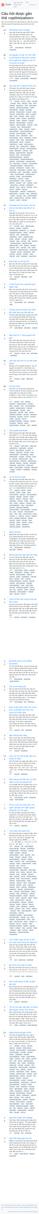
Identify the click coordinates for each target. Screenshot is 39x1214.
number (17, 78)
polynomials (34, 193)
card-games (13, 416)
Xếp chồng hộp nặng (18, 735)
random (32, 107)
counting (27, 168)
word (30, 277)
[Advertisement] (19, 640)
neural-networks (19, 799)
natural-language (14, 410)
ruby (14, 589)
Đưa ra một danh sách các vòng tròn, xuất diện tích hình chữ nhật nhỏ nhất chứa (22, 710)
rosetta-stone (32, 256)
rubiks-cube (33, 446)
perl (11, 589)
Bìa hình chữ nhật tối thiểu (20, 965)
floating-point (31, 118)
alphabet (18, 189)
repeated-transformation (16, 157)
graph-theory (19, 105)
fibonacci (18, 499)
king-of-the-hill (27, 514)
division (12, 381)
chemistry (18, 496)
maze (26, 105)
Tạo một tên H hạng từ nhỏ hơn (22, 86)
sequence (24, 120)
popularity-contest (28, 237)
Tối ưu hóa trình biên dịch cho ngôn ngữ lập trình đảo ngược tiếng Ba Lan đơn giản (22, 807)
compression (13, 49)
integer (20, 129)
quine (35, 183)
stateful (25, 232)
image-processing (20, 152)
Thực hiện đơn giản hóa (19, 831)
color (24, 183)
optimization (28, 47)
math (18, 127)
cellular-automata (14, 681)
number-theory (20, 114)
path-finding (34, 353)
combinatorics (19, 168)
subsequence (13, 178)
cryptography (26, 469)
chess (21, 855)
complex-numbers (19, 198)
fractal (28, 101)
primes (27, 114)
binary (27, 116)
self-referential (13, 80)
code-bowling (22, 448)
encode (21, 142)
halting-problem (14, 193)
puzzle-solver (24, 446)
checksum (12, 883)
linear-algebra (21, 170)
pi (27, 230)
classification (24, 135)
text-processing (20, 112)
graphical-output (29, 226)
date (21, 245)
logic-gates (12, 549)
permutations (13, 172)
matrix (34, 103)
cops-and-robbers (21, 122)
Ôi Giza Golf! (14, 386)
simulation (33, 245)
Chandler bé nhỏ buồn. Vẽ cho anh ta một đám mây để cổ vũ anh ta (22, 208)
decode (34, 137)
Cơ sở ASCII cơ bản (17, 477)
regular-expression (14, 859)
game (17, 247)
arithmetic (24, 200)
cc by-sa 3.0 (20, 1211)
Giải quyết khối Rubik (18, 430)
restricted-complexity (15, 526)
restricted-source (30, 161)
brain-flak (12, 112)
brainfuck (12, 183)
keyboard (34, 328)
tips (10, 163)
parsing (23, 872)
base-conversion (28, 144)
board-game (13, 465)
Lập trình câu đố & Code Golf (18, 5)
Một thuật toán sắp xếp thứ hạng (23, 555)
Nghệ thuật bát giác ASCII (20, 1032)
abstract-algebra (14, 148)
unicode (25, 895)
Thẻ (27, 2)
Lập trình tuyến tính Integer (21, 1118)
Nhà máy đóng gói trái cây (20, 1138)
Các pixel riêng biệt (17, 686)
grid (25, 302)
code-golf (16, 101)
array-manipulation (21, 133)
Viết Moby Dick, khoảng (19, 30)
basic (14, 511)
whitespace (23, 461)
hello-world (19, 452)
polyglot (13, 469)
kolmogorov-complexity (22, 107)
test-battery (29, 110)
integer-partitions (22, 591)
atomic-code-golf (14, 461)
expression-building (15, 243)
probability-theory (14, 850)
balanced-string (14, 142)
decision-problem (26, 127)
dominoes (19, 549)
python (34, 456)
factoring (33, 1071)
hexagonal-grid (31, 191)
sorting (11, 150)
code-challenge (19, 47)
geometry (32, 146)
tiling (33, 252)
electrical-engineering (15, 581)
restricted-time (13, 448)
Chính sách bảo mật (25, 1207)
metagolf (21, 110)
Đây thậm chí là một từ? (19, 261)
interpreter (22, 191)
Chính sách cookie (13, 1207)
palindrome (12, 403)
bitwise (32, 116)
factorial (24, 118)
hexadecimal (24, 1086)
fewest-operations (32, 1025)
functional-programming (26, 131)
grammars (26, 157)
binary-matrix (32, 105)
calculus (13, 195)
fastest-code (13, 170)
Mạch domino (15, 532)
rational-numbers (25, 891)
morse (17, 874)
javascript (24, 163)
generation (30, 152)
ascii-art (23, 101)
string (18, 103)
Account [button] (33, 5)
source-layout (16, 163)
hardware (17, 239)
